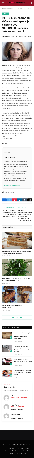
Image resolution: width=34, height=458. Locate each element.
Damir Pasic (6, 36)
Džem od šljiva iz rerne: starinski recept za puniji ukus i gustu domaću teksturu (23, 361)
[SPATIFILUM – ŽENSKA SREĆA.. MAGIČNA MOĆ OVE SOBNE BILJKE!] (17, 267)
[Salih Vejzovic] (6, 416)
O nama (27, 448)
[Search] (31, 3)
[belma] (6, 398)
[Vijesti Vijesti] (17, 3)
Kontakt (29, 451)
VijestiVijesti (27, 444)
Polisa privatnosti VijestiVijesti (15, 448)
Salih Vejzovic (15, 414)
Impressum (13, 453)
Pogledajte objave (17, 399)
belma (13, 396)
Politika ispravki (9, 451)
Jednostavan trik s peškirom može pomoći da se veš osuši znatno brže (22, 372)
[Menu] (3, 3)
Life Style (10, 8)
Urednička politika (20, 451)
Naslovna (4, 8)
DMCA (20, 453)
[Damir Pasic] (6, 407)
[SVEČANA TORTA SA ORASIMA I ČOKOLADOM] (17, 294)
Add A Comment (17, 317)
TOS (25, 453)
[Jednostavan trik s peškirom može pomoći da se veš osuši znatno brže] (7, 373)
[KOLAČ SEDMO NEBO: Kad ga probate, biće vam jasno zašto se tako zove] (17, 240)
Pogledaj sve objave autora (12, 185)
